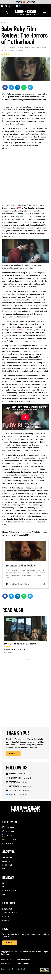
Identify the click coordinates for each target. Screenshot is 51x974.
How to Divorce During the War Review (20, 643)
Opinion (5, 920)
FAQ (3, 869)
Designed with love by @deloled (13, 969)
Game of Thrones (19, 330)
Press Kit (6, 861)
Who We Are (7, 857)
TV (3, 887)
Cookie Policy (24, 963)
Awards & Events (9, 913)
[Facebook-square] (2, 6)
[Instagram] (6, 6)
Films (3, 22)
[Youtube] (17, 6)
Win (3, 895)
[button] (7, 12)
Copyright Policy (24, 960)
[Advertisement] (25, 177)
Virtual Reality (9, 891)
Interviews (7, 909)
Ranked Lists (7, 916)
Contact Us (7, 865)
